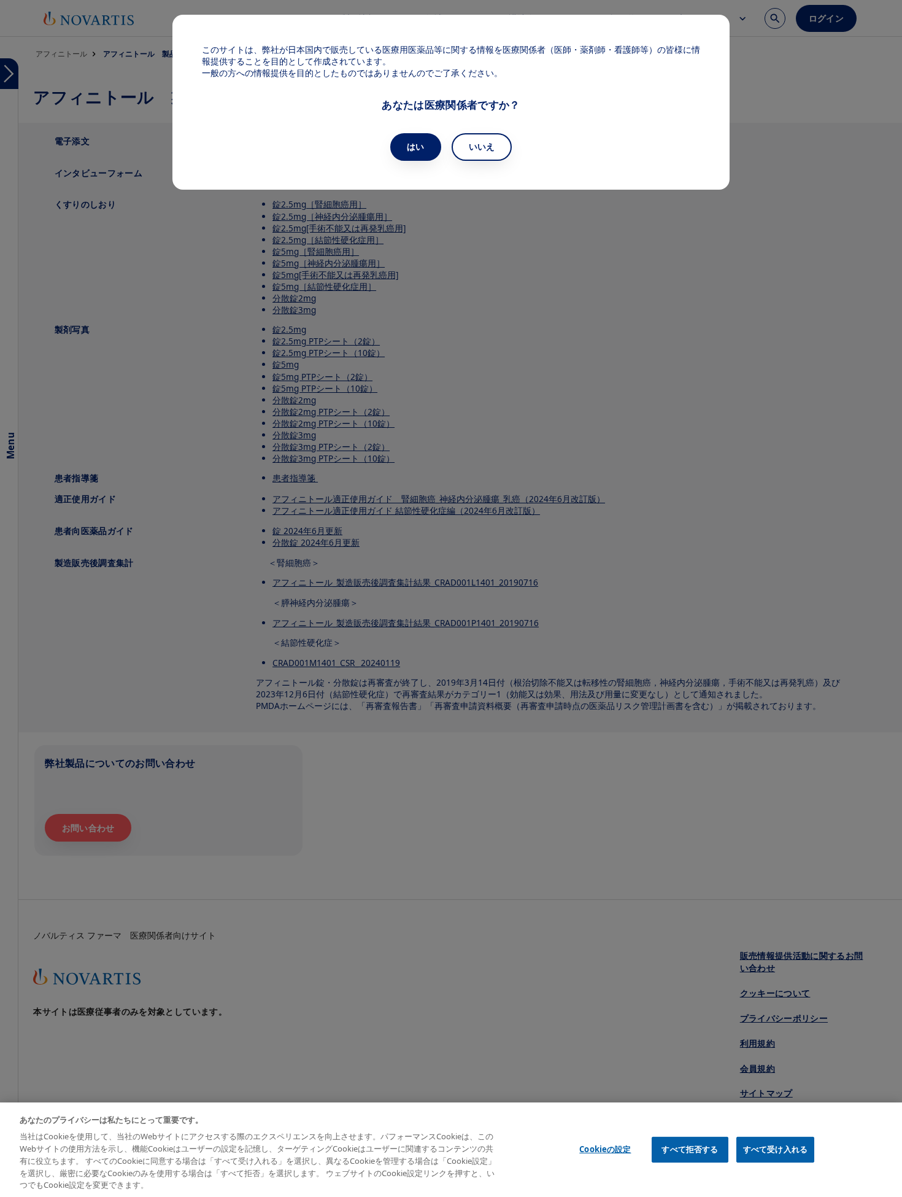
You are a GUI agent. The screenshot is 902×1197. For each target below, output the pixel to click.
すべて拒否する (689, 1149)
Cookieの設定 (605, 1149)
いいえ (482, 146)
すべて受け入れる (775, 1149)
